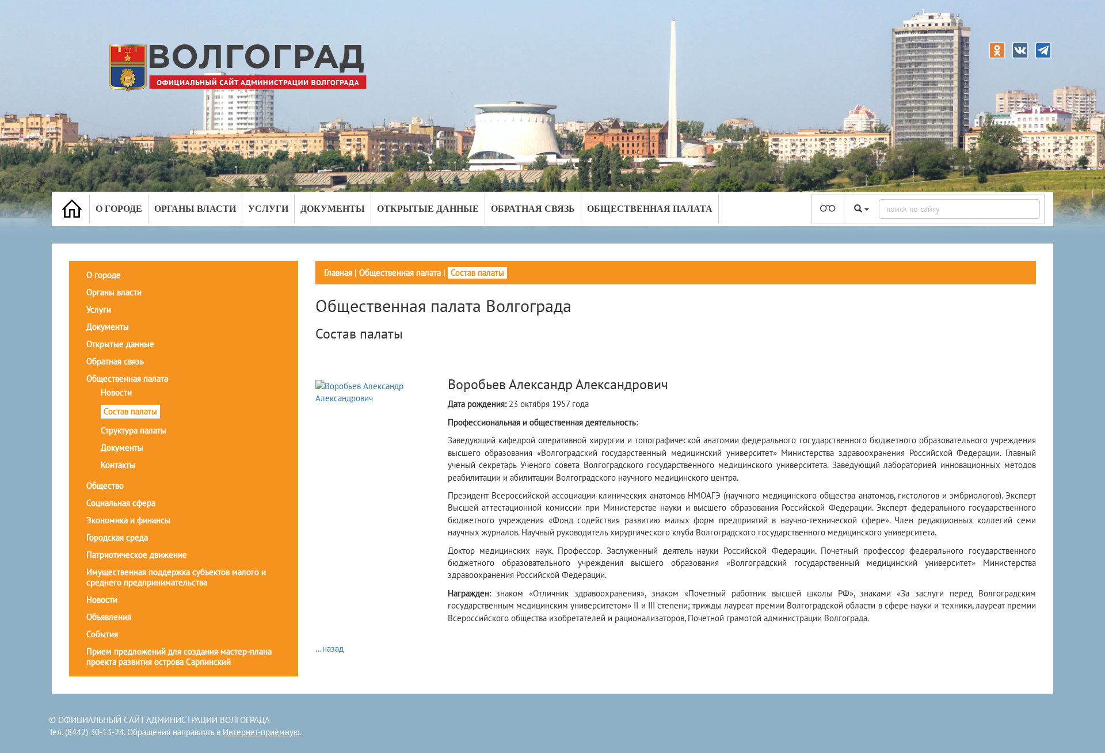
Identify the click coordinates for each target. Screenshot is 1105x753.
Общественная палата (649, 209)
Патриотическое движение (136, 554)
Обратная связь (533, 209)
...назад (329, 648)
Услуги (268, 209)
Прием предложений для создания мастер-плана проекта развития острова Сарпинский (179, 656)
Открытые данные (428, 209)
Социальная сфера (120, 502)
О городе (119, 209)
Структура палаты (133, 430)
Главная (338, 272)
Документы (332, 209)
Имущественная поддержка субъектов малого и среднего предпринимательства (176, 577)
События (102, 634)
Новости (116, 392)
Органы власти (195, 209)
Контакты (118, 464)
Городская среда (117, 537)
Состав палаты (130, 411)
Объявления (108, 616)
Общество (105, 485)
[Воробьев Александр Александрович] (380, 391)
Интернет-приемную (261, 732)
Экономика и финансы (128, 520)
